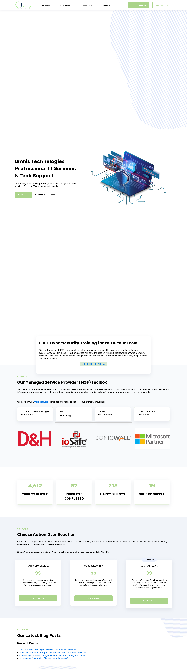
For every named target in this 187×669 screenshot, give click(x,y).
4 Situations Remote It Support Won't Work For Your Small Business (52, 652)
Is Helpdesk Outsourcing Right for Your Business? (43, 658)
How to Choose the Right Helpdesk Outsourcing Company (47, 649)
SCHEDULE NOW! (93, 364)
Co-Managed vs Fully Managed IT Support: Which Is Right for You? (52, 655)
